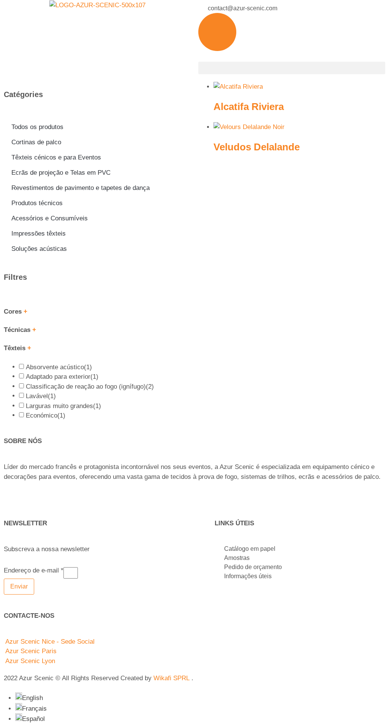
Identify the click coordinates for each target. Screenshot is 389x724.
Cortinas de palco (36, 142)
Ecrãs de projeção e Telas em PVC (61, 172)
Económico (45, 415)
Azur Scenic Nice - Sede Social (50, 641)
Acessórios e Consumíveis (49, 218)
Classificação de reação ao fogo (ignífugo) (90, 386)
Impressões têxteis (38, 233)
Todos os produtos (37, 127)
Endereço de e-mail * (33, 570)
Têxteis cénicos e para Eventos (56, 157)
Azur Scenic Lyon (30, 661)
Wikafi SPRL (171, 678)
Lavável (41, 396)
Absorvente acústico (59, 367)
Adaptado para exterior (62, 376)
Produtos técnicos (37, 203)
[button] (291, 68)
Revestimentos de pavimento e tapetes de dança (80, 187)
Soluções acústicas (39, 248)
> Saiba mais (22, 492)
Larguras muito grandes (63, 406)
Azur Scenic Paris (31, 651)
